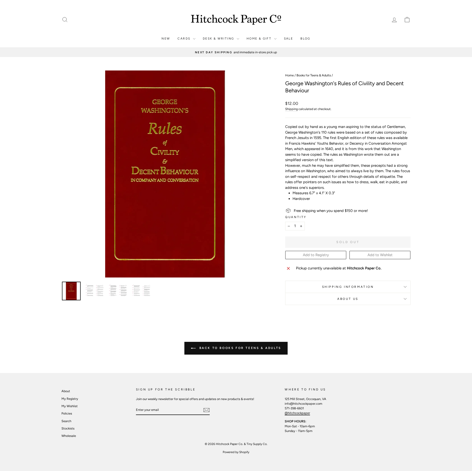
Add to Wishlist (380, 255)
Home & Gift (260, 38)
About (65, 391)
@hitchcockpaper (297, 413)
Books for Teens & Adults (313, 75)
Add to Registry (316, 255)
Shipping (291, 109)
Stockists (67, 428)
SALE (288, 38)
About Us (347, 299)
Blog (305, 38)
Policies (66, 413)
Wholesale (68, 436)
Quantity (296, 217)
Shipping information (348, 287)
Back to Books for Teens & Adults (239, 348)
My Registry (69, 399)
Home (289, 75)
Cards (184, 38)
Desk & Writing (219, 38)
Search (66, 421)
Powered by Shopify (236, 452)
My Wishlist (69, 406)
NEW (166, 38)
